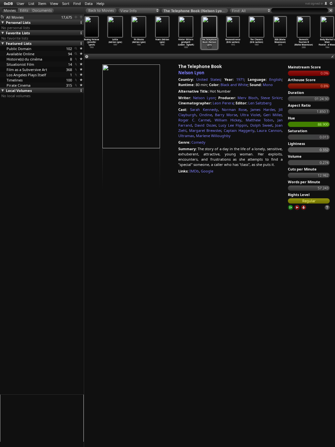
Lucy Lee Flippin (233, 125)
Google (207, 171)
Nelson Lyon (191, 73)
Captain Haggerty (239, 130)
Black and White (234, 84)
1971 (240, 79)
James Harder (263, 109)
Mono (268, 84)
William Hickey (228, 119)
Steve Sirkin (271, 97)
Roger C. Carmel (194, 119)
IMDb (194, 171)
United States (208, 79)
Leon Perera (223, 102)
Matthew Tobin (259, 119)
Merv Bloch (248, 97)
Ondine (205, 114)
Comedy (198, 142)
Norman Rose (234, 109)
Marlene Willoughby (213, 135)
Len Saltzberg (260, 102)
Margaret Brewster (205, 130)
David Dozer (205, 125)
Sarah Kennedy (204, 109)
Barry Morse (226, 114)
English (275, 79)
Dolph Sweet (261, 125)
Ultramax (186, 135)
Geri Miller (272, 114)
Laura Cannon (269, 130)
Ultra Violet (250, 114)
